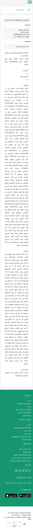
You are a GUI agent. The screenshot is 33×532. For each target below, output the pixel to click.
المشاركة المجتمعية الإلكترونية (22, 428)
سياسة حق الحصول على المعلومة (21, 436)
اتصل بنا (28, 425)
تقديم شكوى (27, 431)
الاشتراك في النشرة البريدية (23, 409)
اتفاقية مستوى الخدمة (24, 412)
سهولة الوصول (26, 415)
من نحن (29, 400)
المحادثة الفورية (10, 483)
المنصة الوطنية (27, 452)
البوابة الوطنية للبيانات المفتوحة (22, 455)
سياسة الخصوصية (25, 512)
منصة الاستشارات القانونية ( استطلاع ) (20, 461)
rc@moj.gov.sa (15, 515)
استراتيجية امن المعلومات (24, 403)
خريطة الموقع (26, 514)
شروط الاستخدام (13, 512)
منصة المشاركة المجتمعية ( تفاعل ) (21, 458)
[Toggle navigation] (30, 2)
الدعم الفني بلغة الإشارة (23, 483)
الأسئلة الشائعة (26, 439)
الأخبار (29, 406)
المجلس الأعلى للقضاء (25, 449)
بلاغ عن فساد (27, 434)
